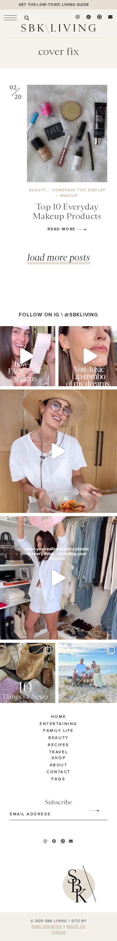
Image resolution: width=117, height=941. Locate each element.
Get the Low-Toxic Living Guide (54, 4)
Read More (62, 229)
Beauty (58, 738)
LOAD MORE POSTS (58, 257)
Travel (58, 752)
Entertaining (58, 724)
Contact (58, 772)
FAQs (58, 779)
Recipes (58, 745)
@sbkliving (81, 315)
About (59, 765)
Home (58, 717)
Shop (58, 758)
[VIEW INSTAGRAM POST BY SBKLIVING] (49, 378)
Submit (91, 810)
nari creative (47, 927)
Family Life (58, 731)
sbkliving (24, 332)
